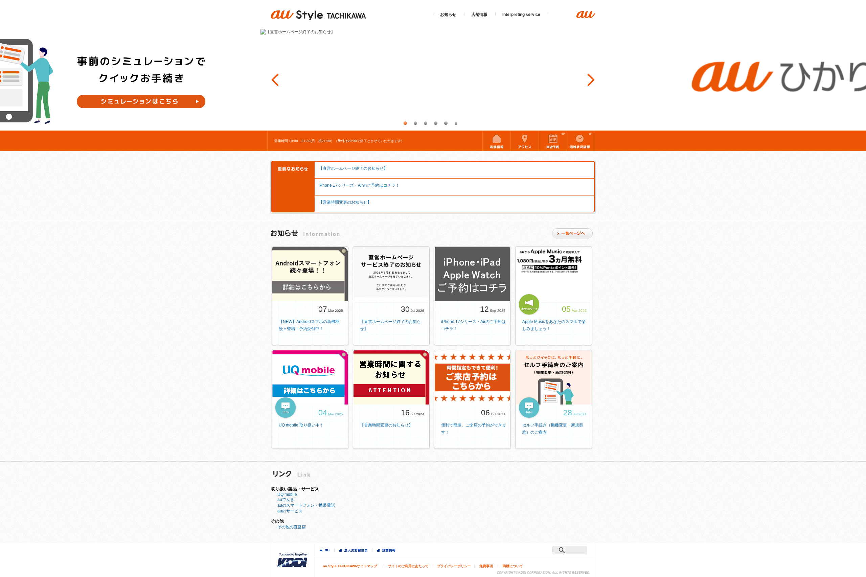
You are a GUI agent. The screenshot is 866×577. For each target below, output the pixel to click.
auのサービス (289, 511)
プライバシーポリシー (454, 566)
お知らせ (448, 14)
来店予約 (553, 141)
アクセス (525, 141)
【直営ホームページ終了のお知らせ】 (353, 168)
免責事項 (486, 566)
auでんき (285, 499)
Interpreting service (521, 14)
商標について (513, 566)
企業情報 (386, 551)
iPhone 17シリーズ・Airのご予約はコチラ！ (359, 185)
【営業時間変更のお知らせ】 (345, 202)
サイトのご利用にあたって (408, 566)
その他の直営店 (291, 527)
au (324, 550)
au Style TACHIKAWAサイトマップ (350, 566)
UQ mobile (287, 494)
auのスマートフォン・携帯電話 (306, 505)
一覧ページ (572, 233)
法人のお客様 (353, 551)
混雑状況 (581, 141)
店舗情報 (479, 14)
